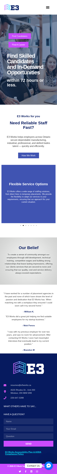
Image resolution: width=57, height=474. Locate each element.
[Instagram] (37, 471)
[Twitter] (20, 471)
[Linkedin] (31, 471)
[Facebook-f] (26, 471)
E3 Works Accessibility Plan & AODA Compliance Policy (23, 453)
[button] (48, 7)
